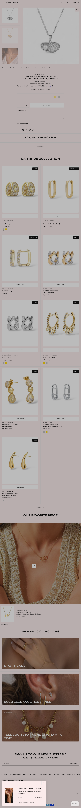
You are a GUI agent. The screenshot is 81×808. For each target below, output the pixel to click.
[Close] (43, 783)
